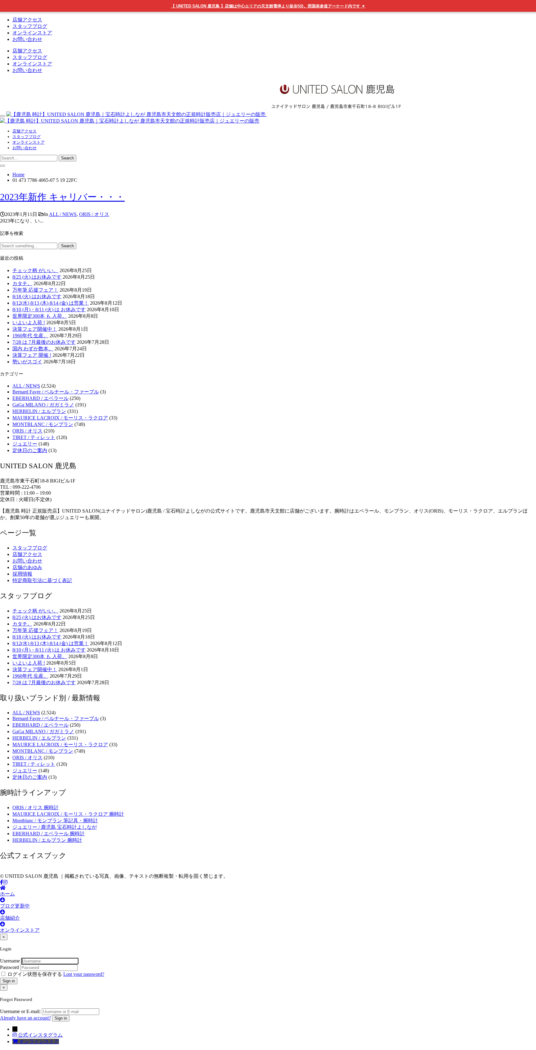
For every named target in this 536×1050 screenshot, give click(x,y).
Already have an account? (25, 1018)
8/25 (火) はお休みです (36, 277)
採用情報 (22, 574)
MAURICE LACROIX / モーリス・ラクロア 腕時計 (68, 814)
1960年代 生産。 (30, 335)
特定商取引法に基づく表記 (42, 580)
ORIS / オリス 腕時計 (35, 807)
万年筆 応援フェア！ (35, 290)
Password (9, 967)
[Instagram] (5, 882)
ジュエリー (24, 443)
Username (10, 960)
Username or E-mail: (20, 1011)
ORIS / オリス (94, 214)
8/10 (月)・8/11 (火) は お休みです (49, 309)
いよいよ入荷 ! (28, 322)
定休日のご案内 (29, 450)
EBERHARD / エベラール (40, 398)
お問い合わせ (27, 39)
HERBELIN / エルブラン (39, 411)
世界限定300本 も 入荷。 (39, 316)
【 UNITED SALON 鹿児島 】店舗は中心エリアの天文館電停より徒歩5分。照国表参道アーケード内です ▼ (268, 6)
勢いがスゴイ (27, 361)
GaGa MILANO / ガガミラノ (43, 404)
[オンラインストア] (15, 1041)
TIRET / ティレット (33, 437)
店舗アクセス (27, 19)
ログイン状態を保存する (34, 974)
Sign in (8, 981)
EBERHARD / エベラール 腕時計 (48, 833)
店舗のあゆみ (27, 567)
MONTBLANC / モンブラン (42, 424)
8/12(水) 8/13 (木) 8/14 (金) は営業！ (50, 303)
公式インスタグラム (40, 1035)
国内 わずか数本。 (32, 348)
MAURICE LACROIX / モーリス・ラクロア (60, 417)
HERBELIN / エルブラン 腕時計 (47, 840)
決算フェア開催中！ (34, 329)
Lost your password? (83, 974)
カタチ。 (22, 283)
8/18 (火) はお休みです (36, 296)
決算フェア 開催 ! (31, 355)
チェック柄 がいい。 (35, 270)
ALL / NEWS (63, 214)
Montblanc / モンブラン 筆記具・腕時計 (55, 820)
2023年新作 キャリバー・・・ (62, 197)
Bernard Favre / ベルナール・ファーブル (55, 391)
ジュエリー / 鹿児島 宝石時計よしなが (54, 827)
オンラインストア (32, 32)
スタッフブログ (29, 26)
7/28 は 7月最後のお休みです (44, 342)
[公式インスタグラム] (15, 1035)
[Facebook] (1, 882)
